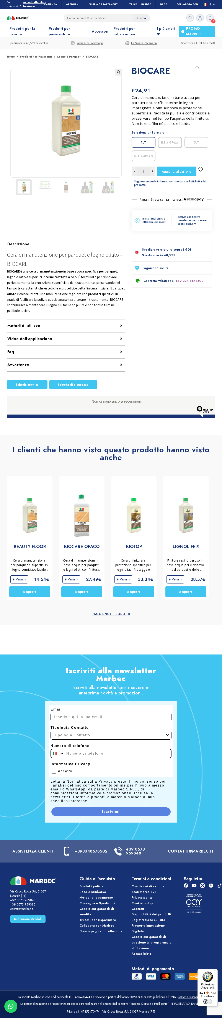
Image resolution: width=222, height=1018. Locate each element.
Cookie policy (142, 903)
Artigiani (72, 4)
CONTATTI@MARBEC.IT (191, 851)
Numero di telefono (70, 746)
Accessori (100, 31)
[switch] (207, 1001)
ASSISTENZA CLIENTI (33, 851)
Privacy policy (142, 897)
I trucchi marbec (139, 4)
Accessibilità (141, 954)
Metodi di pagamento (96, 897)
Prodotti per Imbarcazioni (124, 31)
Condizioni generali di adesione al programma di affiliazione (152, 942)
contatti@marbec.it (21, 909)
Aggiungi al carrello (176, 171)
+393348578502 (91, 851)
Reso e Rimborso (93, 892)
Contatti (138, 909)
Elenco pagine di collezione (101, 931)
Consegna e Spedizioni (97, 903)
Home (11, 57)
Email (56, 709)
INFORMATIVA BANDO (186, 1003)
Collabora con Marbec (192, 4)
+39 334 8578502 (189, 281)
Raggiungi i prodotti (111, 614)
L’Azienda (50, 4)
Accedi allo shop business (34, 4)
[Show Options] (167, 735)
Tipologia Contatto (70, 727)
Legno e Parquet (69, 57)
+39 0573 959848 (135, 851)
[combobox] (109, 735)
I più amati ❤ (166, 31)
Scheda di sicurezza (73, 384)
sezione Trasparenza (191, 997)
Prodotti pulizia (91, 886)
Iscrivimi (111, 811)
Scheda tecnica (27, 384)
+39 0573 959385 (22, 904)
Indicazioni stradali (28, 919)
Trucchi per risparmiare (98, 920)
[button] (118, 72)
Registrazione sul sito (148, 920)
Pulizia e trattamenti (103, 4)
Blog (163, 4)
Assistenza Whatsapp (90, 43)
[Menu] (215, 971)
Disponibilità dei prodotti (151, 914)
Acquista (29, 592)
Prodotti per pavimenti (36, 57)
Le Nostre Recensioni (144, 43)
